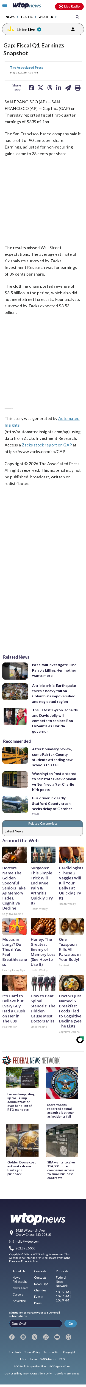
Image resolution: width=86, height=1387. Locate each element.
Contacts (40, 1277)
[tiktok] (46, 1337)
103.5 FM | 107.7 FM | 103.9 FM (63, 1296)
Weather (46, 17)
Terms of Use (52, 1352)
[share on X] (40, 87)
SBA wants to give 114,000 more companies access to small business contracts (61, 1170)
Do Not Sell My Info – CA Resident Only (28, 1373)
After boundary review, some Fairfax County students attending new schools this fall (52, 757)
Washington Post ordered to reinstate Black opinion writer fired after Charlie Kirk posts (54, 781)
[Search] (77, 16)
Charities (40, 1290)
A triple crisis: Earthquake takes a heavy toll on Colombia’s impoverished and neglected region (54, 693)
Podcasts (62, 1271)
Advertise (19, 1301)
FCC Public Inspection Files (30, 1366)
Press (38, 1303)
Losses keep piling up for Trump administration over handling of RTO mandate (21, 1101)
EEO (62, 1359)
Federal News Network (62, 1282)
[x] (34, 1337)
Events (38, 1296)
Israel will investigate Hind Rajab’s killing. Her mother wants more (54, 670)
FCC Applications (60, 1366)
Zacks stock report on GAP (47, 444)
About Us (19, 1271)
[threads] (68, 1337)
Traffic (26, 17)
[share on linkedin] (58, 87)
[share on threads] (49, 87)
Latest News (14, 831)
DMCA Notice (48, 1359)
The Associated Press (26, 67)
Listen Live (26, 29)
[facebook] (12, 1337)
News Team (20, 1288)
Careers (18, 1294)
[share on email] (68, 87)
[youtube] (57, 1337)
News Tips (41, 1284)
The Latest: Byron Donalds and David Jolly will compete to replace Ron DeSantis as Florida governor (55, 720)
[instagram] (23, 1337)
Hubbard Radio (28, 1359)
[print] (77, 87)
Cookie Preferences (67, 1373)
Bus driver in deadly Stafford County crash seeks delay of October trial (52, 806)
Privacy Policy (32, 1352)
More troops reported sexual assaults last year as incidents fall (60, 1110)
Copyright (69, 1352)
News (10, 17)
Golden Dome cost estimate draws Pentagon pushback (21, 1168)
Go (70, 1323)
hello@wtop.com (27, 1241)
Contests (40, 1271)
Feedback (15, 1352)
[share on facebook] (31, 87)
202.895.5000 (25, 1248)
